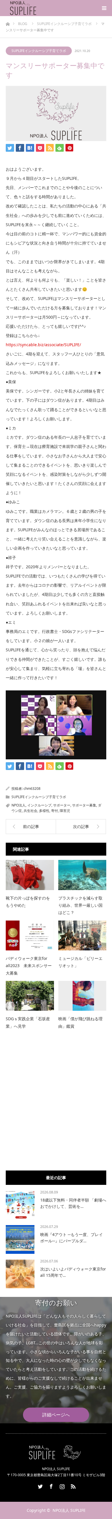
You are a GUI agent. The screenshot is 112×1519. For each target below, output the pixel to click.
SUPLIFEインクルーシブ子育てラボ (38, 50)
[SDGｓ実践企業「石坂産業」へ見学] (30, 996)
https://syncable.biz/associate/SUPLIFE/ (43, 344)
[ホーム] (7, 22)
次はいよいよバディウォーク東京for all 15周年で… (73, 1272)
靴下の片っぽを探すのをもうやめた (28, 901)
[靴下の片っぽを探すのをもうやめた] (30, 875)
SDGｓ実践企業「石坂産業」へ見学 (28, 1022)
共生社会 (30, 810)
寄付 (54, 810)
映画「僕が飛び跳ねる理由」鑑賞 (80, 1022)
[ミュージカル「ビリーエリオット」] (82, 936)
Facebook (50, 1485)
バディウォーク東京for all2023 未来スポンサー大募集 (29, 965)
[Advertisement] (56, 1107)
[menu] (104, 8)
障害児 (65, 810)
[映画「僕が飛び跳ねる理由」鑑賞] (82, 996)
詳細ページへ (56, 1415)
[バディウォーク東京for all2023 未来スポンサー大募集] (30, 936)
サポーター (61, 805)
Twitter (39, 1485)
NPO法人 (18, 805)
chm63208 (32, 788)
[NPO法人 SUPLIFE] (37, 8)
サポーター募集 (84, 805)
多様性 (44, 810)
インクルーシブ (39, 805)
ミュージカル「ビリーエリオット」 (80, 962)
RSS (72, 1485)
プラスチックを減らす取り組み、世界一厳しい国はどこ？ (80, 905)
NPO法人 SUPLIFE (69, 1510)
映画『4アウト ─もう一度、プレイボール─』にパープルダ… (71, 1237)
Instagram (61, 1485)
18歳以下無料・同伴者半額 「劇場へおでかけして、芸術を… (73, 1203)
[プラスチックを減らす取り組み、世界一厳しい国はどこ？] (82, 875)
